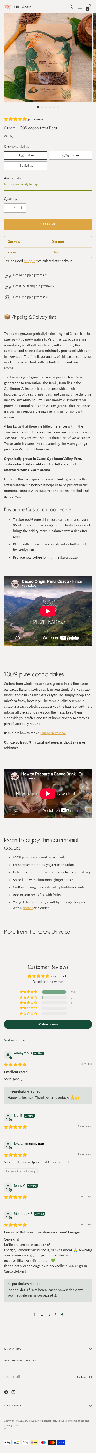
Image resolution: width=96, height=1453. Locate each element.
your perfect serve (53, 733)
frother (28, 908)
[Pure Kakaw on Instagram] (14, 1393)
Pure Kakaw (32, 1420)
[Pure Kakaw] (17, 7)
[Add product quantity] (22, 208)
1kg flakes (26, 165)
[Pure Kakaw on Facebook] (6, 1393)
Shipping (31, 261)
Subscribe (84, 1376)
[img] (15, 1065)
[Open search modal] (70, 6)
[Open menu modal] (80, 6)
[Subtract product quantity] (8, 208)
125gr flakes (25, 155)
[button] (15, 119)
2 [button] (42, 1314)
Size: (16, 146)
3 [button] (49, 1314)
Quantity (10, 199)
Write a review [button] (48, 1024)
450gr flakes (70, 155)
